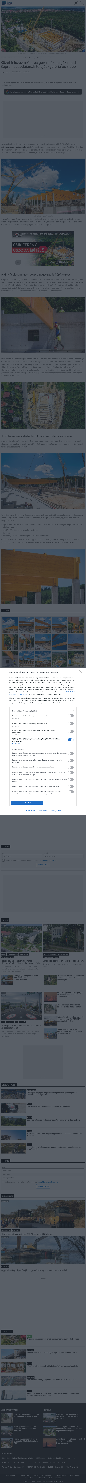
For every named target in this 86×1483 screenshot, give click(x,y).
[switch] (71, 715)
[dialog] (43, 741)
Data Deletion (30, 810)
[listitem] (43, 711)
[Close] (82, 672)
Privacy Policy (56, 810)
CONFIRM (27, 803)
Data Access (43, 810)
